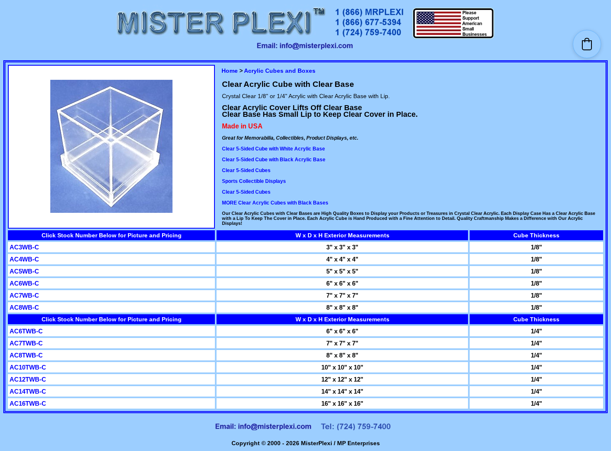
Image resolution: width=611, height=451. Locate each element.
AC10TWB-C (28, 367)
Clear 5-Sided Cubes (246, 170)
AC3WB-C (24, 247)
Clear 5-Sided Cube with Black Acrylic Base (273, 160)
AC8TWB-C (26, 355)
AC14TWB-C (28, 391)
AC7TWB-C (26, 343)
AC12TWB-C (28, 379)
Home (230, 70)
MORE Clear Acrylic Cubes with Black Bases (275, 203)
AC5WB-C (24, 271)
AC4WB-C (24, 259)
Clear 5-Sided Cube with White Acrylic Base (273, 149)
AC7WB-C (24, 295)
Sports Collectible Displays (254, 181)
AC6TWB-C (26, 331)
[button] (587, 44)
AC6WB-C (24, 283)
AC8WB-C (24, 307)
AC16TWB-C (28, 403)
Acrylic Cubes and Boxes (279, 70)
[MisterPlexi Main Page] (220, 37)
